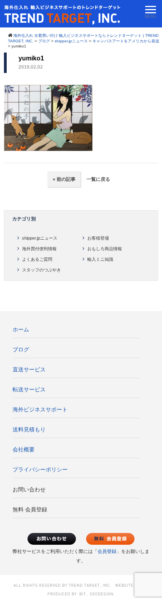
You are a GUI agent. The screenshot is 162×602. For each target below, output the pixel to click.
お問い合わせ (29, 489)
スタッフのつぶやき (41, 269)
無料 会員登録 (30, 509)
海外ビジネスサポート (40, 409)
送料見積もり (29, 429)
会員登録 (107, 551)
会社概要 (24, 449)
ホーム (21, 329)
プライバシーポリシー (40, 469)
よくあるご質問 (37, 259)
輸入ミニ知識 (100, 259)
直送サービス (29, 369)
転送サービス (29, 389)
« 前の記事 (64, 179)
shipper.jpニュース (39, 238)
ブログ (21, 349)
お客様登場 (98, 238)
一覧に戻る (97, 179)
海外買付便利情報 (39, 248)
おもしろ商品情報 (104, 248)
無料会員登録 (110, 539)
